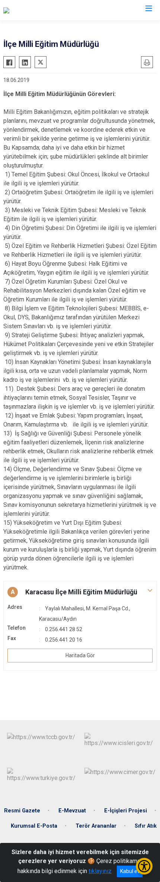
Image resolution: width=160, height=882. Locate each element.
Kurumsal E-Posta (34, 826)
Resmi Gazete (22, 811)
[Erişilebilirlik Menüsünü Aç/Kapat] (144, 866)
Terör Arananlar (96, 826)
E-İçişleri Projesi (125, 811)
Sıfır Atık (146, 826)
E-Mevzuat (72, 811)
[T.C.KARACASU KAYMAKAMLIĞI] (44, 10)
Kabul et (129, 871)
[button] (80, 592)
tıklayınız (100, 871)
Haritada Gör (80, 655)
